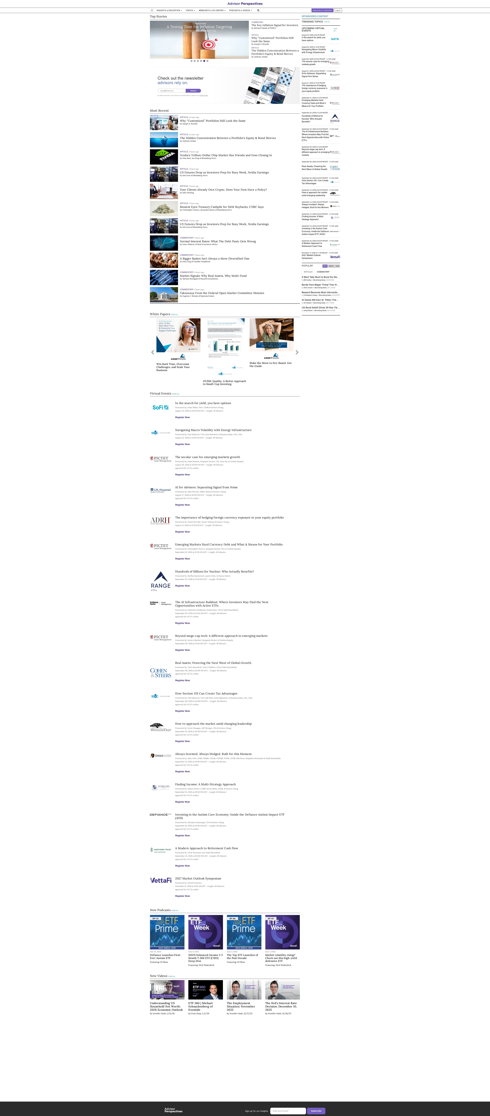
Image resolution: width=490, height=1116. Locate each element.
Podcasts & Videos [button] (240, 10)
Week (325, 266)
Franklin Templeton (201, 261)
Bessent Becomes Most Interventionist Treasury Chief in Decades (335, 292)
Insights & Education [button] (169, 10)
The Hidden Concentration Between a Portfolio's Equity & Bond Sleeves (275, 26)
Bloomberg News (209, 158)
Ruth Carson (308, 287)
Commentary (323, 271)
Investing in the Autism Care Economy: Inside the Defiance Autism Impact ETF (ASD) (230, 816)
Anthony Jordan (261, 31)
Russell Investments (209, 279)
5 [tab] (204, 61)
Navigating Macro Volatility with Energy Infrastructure (213, 430)
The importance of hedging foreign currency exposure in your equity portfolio (229, 517)
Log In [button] (338, 10)
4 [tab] (201, 61)
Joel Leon (186, 175)
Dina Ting (186, 261)
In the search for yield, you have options (203, 403)
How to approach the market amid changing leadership (213, 723)
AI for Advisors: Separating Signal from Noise (206, 487)
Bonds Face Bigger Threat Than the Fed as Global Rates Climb (334, 284)
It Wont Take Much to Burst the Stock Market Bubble (328, 277)
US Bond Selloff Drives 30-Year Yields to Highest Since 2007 (332, 307)
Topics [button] (190, 10)
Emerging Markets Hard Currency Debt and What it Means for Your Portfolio (229, 544)
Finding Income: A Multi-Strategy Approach (205, 784)
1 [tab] (191, 61)
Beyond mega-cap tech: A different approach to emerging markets (221, 636)
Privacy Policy (204, 95)
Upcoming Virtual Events (313, 29)
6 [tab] (207, 61)
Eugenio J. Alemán (190, 296)
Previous (152, 352)
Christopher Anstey (310, 295)
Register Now (182, 417)
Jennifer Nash (159, 1013)
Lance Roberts (260, 57)
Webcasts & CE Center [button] (211, 10)
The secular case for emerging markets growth (207, 457)
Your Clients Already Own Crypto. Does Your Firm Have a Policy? (273, 39)
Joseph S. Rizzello (189, 124)
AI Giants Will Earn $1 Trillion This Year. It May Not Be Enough (333, 299)
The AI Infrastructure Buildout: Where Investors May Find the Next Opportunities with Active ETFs (221, 603)
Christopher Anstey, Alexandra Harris (198, 210)
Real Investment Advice (279, 57)
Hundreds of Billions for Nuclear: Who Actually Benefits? (214, 571)
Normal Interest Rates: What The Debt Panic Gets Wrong (272, 52)
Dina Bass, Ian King (190, 158)
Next (297, 352)
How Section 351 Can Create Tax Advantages (206, 693)
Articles (308, 271)
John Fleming (259, 44)
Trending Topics (312, 21)
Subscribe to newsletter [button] (322, 10)
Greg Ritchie (308, 310)
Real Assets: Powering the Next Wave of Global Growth (213, 663)
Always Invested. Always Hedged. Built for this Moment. (214, 754)
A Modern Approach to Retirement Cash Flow (206, 848)
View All (174, 315)
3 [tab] (198, 61)
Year (337, 266)
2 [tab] (195, 61)
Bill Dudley (307, 280)
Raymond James (207, 296)
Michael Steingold (190, 279)
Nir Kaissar (307, 303)
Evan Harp (196, 1013)
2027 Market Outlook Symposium (198, 878)
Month (331, 266)
